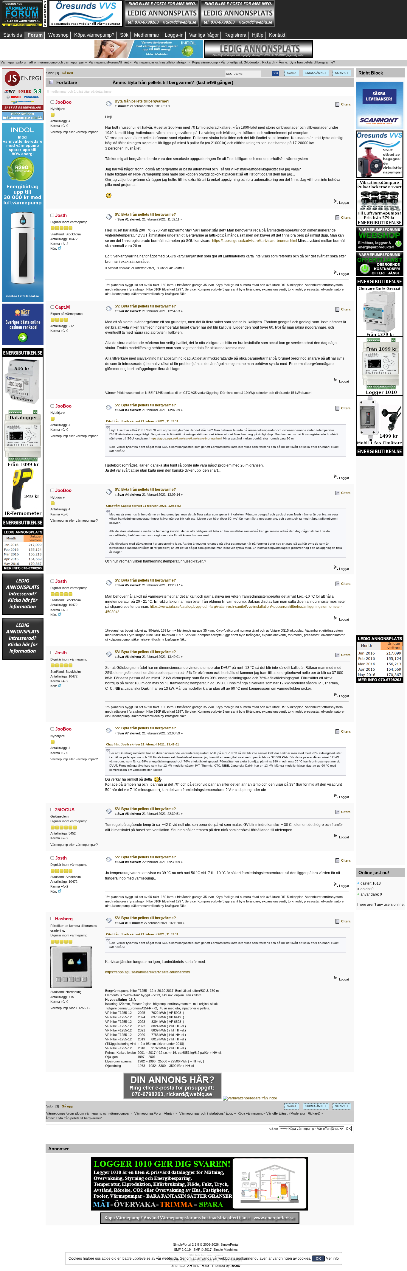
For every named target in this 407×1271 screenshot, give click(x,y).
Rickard (268, 62)
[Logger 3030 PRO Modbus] (200, 1184)
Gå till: (273, 1128)
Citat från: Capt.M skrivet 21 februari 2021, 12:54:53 (143, 505)
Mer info (332, 1258)
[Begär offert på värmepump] (200, 1218)
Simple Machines (225, 1249)
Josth (61, 215)
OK (318, 1258)
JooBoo (63, 102)
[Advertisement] (313, 13)
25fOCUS (64, 809)
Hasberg (64, 918)
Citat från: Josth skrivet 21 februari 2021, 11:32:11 (142, 421)
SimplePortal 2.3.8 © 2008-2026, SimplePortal (205, 1244)
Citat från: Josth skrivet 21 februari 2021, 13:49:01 (142, 744)
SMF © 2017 (202, 1249)
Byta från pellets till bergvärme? (142, 101)
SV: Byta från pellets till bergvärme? (145, 214)
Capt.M (62, 307)
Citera (345, 104)
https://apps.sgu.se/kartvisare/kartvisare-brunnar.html (254, 241)
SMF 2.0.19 (182, 1249)
